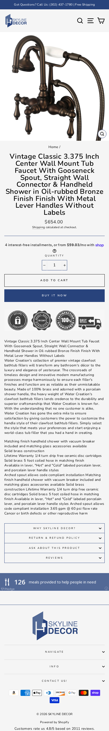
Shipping (38, 227)
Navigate (54, 652)
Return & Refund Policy (54, 538)
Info (54, 666)
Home (53, 147)
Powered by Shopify (54, 722)
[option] (54, 5)
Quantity (54, 255)
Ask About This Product (54, 548)
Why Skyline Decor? (54, 528)
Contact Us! (54, 681)
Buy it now (54, 295)
